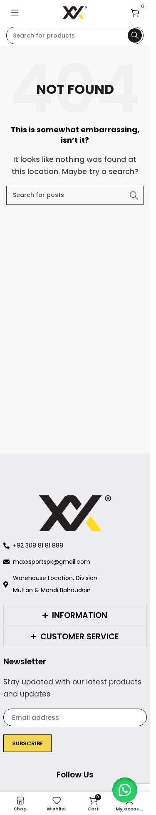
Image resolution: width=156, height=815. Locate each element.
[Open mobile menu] (15, 12)
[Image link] (75, 512)
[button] (124, 789)
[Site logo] (75, 12)
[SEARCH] (135, 35)
